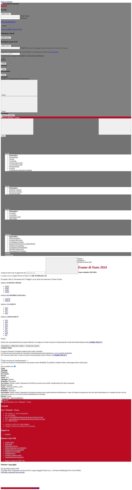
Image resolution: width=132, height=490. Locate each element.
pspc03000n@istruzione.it (26, 417)
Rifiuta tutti (17, 346)
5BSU (7, 288)
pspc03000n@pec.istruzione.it (27, 419)
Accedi (4, 5)
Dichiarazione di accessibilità (14, 450)
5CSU (7, 290)
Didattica (81, 260)
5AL (6, 320)
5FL (6, 329)
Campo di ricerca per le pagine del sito (13, 273)
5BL (6, 322)
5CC (6, 311)
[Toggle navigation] (17, 126)
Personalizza (5, 346)
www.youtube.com (7, 366)
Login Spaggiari (53, 52)
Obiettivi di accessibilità (12, 451)
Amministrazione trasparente (14, 457)
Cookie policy (9, 442)
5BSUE (7, 301)
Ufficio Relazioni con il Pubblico (15, 448)
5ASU (7, 286)
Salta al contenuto (6, 2)
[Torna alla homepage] (66, 117)
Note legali (8, 444)
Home (80, 258)
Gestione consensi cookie (13, 455)
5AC (6, 308)
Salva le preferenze (17, 398)
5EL (6, 328)
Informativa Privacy (11, 446)
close (3, 136)
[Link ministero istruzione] (10, 3)
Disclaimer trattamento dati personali (13, 472)
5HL (6, 333)
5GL (6, 331)
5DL (6, 326)
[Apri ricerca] (115, 126)
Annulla (4, 115)
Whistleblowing (10, 453)
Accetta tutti (32, 346)
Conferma (11, 115)
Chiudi (3, 63)
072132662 (11, 415)
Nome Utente (24, 16)
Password (23, 18)
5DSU (7, 292)
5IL (6, 335)
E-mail (22, 48)
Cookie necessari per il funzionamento (13, 361)
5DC (6, 313)
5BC (6, 309)
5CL (6, 324)
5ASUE (7, 299)
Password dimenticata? (8, 22)
